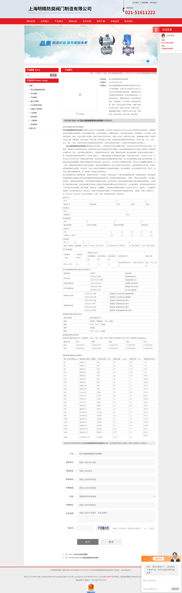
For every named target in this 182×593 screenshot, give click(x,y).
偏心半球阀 (35, 101)
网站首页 (31, 21)
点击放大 (81, 114)
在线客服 (169, 35)
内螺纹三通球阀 (36, 109)
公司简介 (45, 21)
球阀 (31, 86)
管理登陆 (115, 577)
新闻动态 (73, 21)
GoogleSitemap (79, 577)
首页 (91, 73)
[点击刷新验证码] (103, 528)
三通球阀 (34, 120)
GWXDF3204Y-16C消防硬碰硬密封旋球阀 (83, 558)
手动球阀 (34, 93)
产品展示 (59, 21)
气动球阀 (34, 97)
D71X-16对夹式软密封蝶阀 (78, 554)
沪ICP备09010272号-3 (91, 577)
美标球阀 (34, 117)
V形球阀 (34, 113)
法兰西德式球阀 (36, 105)
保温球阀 (34, 124)
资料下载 (101, 21)
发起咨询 (175, 589)
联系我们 (129, 21)
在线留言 (115, 21)
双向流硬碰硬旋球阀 (38, 90)
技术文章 (87, 21)
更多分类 (32, 128)
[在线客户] (156, 30)
